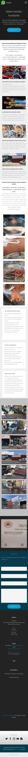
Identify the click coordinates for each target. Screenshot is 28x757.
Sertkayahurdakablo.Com (17, 645)
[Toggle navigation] (26, 2)
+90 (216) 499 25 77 (15, 652)
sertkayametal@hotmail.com (14, 649)
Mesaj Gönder (14, 606)
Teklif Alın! (15, 29)
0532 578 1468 (14, 634)
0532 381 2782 (14, 631)
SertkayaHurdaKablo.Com (9, 715)
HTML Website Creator (14, 754)
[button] (6, 545)
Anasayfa (8, 2)
